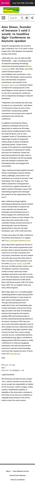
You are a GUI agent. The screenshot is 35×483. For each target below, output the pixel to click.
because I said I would (10, 85)
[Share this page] (32, 18)
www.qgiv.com (15, 354)
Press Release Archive (21, 471)
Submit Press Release (18, 475)
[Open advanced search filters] (26, 18)
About (8, 471)
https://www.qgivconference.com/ (18, 240)
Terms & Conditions (17, 480)
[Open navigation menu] (3, 18)
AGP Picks (5, 3)
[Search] (22, 18)
